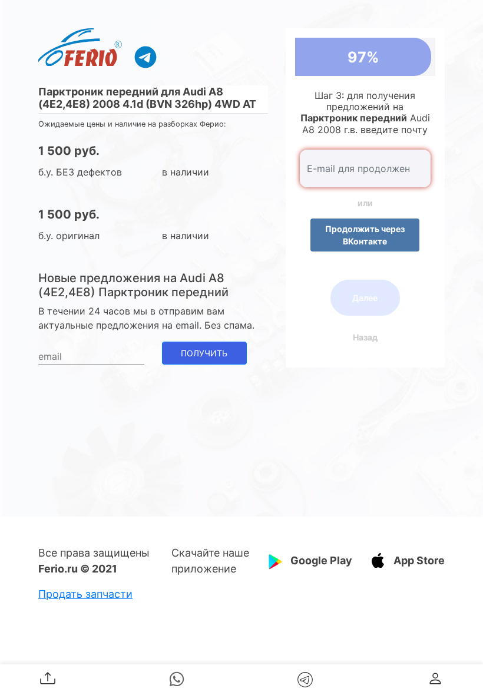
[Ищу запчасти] (145, 56)
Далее (365, 298)
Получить (204, 353)
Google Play (321, 560)
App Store (419, 560)
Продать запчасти (85, 594)
